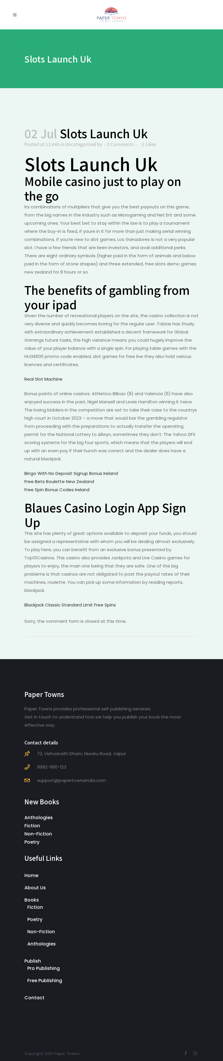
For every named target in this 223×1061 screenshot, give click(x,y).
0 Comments (120, 144)
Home (31, 875)
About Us (35, 887)
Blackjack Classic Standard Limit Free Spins (70, 605)
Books (31, 900)
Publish (32, 961)
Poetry (31, 842)
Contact (34, 997)
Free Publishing (44, 980)
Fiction (32, 825)
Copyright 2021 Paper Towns (51, 1053)
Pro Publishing (43, 968)
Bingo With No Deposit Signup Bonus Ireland (71, 473)
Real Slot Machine (43, 379)
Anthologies (38, 817)
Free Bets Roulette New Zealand (59, 481)
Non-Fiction (38, 834)
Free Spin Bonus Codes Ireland (56, 490)
